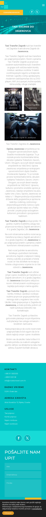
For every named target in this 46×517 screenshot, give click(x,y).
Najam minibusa (11, 420)
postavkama (37, 509)
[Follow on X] (37, 12)
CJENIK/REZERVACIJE (11, 12)
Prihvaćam (8, 513)
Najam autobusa (11, 424)
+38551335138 (10, 377)
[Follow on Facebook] (32, 12)
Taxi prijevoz (9, 413)
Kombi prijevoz (10, 417)
